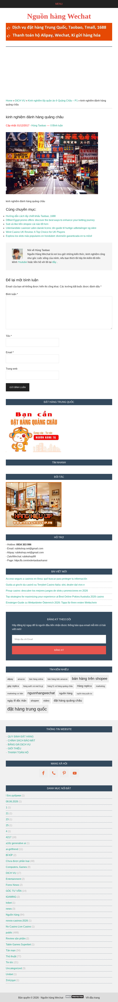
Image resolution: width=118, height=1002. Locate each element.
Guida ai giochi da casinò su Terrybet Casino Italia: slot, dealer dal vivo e (45, 584)
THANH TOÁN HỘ (18, 752)
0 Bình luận (56, 125)
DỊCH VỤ (20, 100)
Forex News (12, 885)
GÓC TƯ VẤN (14, 891)
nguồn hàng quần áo (84, 693)
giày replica (13, 686)
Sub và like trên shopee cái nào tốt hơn (27, 224)
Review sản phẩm (16, 938)
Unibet (9, 974)
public (9, 932)
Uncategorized (14, 968)
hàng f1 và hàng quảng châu (60, 686)
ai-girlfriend (12, 849)
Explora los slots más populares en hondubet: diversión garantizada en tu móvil (49, 236)
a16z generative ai (16, 843)
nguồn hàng (65, 693)
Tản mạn (11, 950)
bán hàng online (36, 679)
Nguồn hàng (12, 914)
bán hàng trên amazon (57, 679)
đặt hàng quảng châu (68, 700)
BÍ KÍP (9, 855)
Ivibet (9, 902)
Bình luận (12, 294)
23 (7, 819)
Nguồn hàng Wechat (59, 16)
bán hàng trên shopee (89, 678)
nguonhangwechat (41, 693)
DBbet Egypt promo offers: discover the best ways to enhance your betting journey (50, 220)
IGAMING (11, 897)
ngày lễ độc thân (16, 700)
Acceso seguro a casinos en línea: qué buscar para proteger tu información (46, 578)
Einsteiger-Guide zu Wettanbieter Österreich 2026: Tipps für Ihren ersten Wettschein (51, 602)
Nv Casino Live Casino (18, 926)
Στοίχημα (11, 980)
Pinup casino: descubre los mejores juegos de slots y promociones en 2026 (47, 590)
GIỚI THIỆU (14, 748)
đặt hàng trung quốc (27, 708)
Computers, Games (16, 867)
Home (9, 100)
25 (7, 825)
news (9, 908)
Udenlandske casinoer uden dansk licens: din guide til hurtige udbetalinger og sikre (51, 228)
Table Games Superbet (18, 944)
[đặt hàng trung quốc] (59, 39)
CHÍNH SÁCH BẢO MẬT (21, 740)
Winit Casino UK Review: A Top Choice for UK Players (35, 232)
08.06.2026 (12, 801)
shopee (35, 700)
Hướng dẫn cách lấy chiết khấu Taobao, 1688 (31, 216)
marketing (100, 686)
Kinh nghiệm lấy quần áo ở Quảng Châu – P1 (53, 100)
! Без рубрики (13, 795)
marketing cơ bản (15, 693)
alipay (10, 679)
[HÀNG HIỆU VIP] (33, 526)
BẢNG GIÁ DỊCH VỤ (19, 744)
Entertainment (13, 879)
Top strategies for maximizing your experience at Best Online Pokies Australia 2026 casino (55, 596)
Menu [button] (59, 4)
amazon (21, 679)
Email (10, 352)
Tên (9, 336)
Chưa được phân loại (18, 861)
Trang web (11, 368)
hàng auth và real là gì (33, 686)
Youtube (22, 262)
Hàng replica (84, 686)
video (46, 700)
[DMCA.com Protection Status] (74, 997)
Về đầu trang (93, 997)
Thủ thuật (11, 956)
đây (54, 262)
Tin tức (9, 962)
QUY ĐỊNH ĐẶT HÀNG (20, 736)
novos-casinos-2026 (17, 920)
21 (7, 813)
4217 (8, 837)
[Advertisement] (59, 69)
